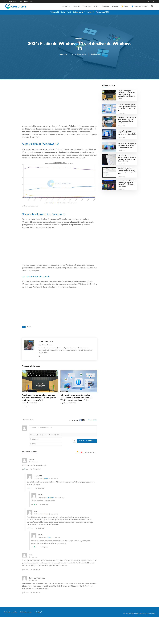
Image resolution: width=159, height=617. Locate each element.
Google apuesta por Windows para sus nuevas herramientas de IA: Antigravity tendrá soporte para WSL (39, 397)
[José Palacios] (30, 349)
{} (58, 434)
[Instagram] (148, 1)
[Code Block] (52, 434)
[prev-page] (23, 407)
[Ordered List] (43, 434)
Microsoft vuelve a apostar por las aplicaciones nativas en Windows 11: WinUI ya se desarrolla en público (76, 397)
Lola (49, 537)
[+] (61, 434)
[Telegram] (77, 87)
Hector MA (51, 497)
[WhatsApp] (67, 87)
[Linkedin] (72, 87)
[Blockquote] (49, 434)
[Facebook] (146, 1)
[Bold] (31, 434)
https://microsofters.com (45, 345)
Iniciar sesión (92, 420)
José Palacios (95, 54)
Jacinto (46, 478)
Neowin (29, 326)
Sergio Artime (64, 403)
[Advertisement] (59, 107)
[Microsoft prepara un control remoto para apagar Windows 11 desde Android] (109, 134)
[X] (151, 1)
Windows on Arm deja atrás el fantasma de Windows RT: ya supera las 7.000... (127, 145)
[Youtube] (153, 1)
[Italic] (34, 434)
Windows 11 (79, 38)
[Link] (55, 434)
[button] (152, 6)
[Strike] (40, 434)
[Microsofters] (20, 6)
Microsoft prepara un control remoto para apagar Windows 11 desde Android (127, 133)
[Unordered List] (46, 434)
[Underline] (37, 434)
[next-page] (26, 407)
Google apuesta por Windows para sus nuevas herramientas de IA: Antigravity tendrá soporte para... (126, 94)
